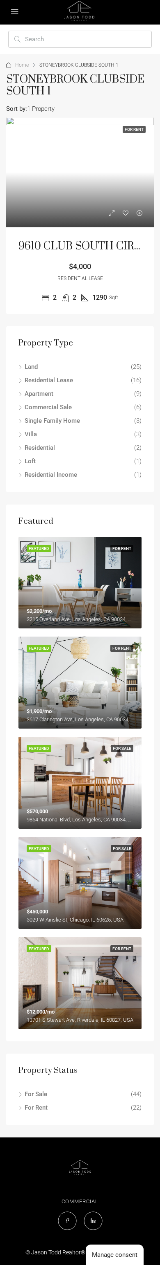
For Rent (36, 1107)
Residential (40, 447)
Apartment (39, 393)
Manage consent (114, 1254)
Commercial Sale (48, 407)
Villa (31, 434)
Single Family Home (52, 420)
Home (22, 65)
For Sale (36, 1094)
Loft (30, 461)
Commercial (80, 1201)
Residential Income (51, 474)
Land (31, 366)
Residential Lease (49, 380)
